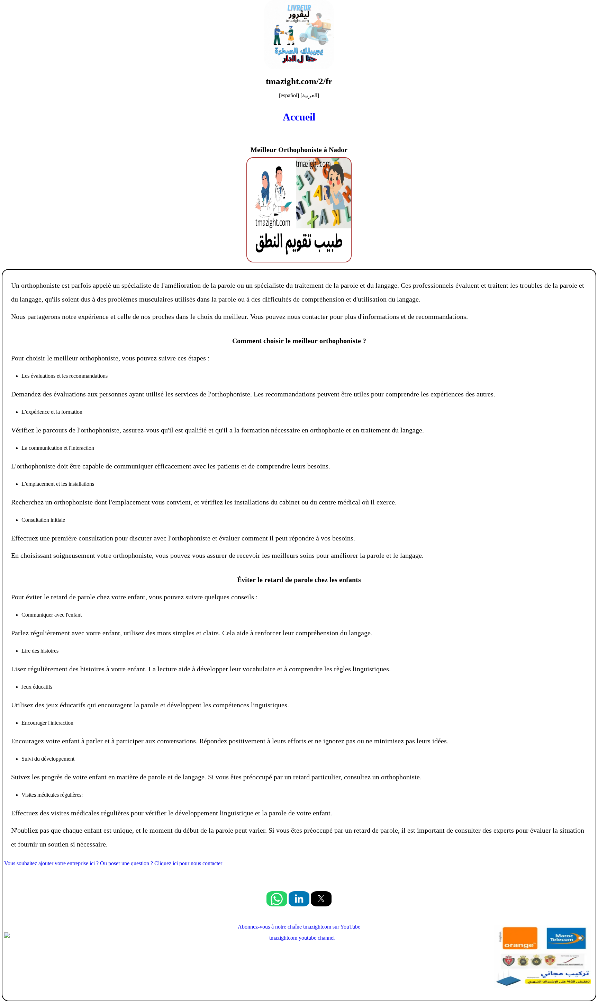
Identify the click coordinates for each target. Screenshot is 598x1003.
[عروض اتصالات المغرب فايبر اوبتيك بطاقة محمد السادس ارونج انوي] (542, 957)
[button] (276, 898)
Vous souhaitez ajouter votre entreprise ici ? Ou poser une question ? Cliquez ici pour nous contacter (113, 863)
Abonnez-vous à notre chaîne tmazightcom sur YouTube (299, 927)
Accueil (299, 117)
